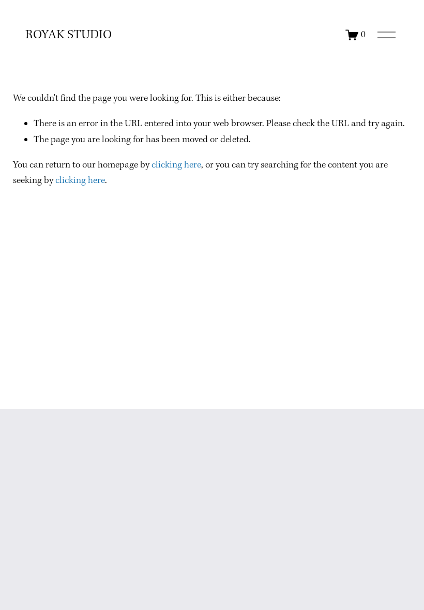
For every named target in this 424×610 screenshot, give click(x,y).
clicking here (176, 165)
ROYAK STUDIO (68, 35)
